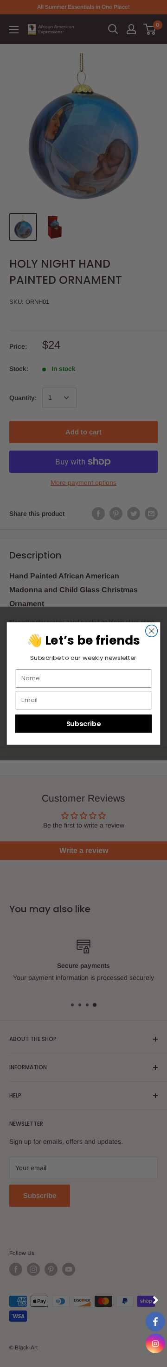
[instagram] (155, 1343)
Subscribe (83, 723)
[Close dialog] (152, 631)
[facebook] (155, 1321)
